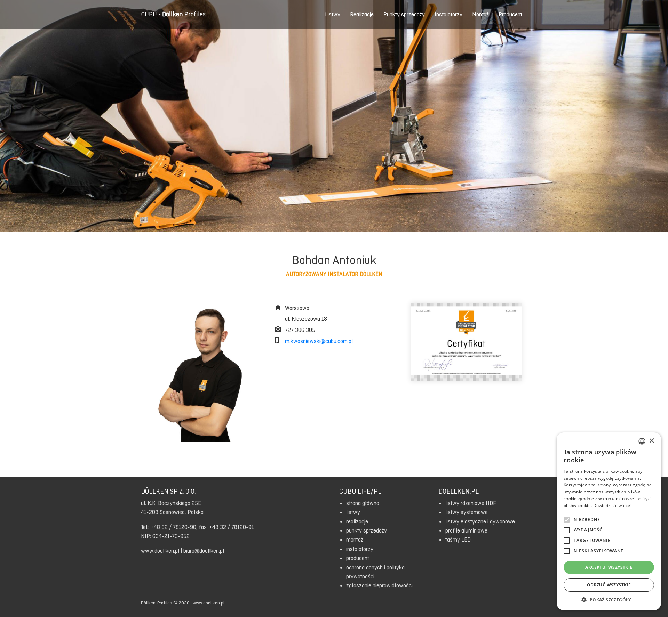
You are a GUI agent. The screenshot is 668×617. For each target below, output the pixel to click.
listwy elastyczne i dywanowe (480, 521)
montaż (354, 539)
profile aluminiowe (466, 530)
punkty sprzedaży (366, 530)
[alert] (609, 521)
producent (357, 557)
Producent (510, 14)
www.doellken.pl (160, 550)
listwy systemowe (466, 512)
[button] (609, 599)
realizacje (357, 521)
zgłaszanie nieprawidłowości (379, 585)
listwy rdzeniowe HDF (470, 503)
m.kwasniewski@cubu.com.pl (319, 341)
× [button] (651, 441)
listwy (353, 512)
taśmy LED (458, 539)
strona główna (362, 503)
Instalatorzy (448, 14)
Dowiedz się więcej (612, 506)
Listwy (332, 14)
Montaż (480, 14)
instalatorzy (359, 548)
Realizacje (362, 14)
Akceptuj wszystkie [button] (608, 567)
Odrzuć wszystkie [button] (609, 585)
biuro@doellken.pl (203, 550)
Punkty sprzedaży (404, 14)
